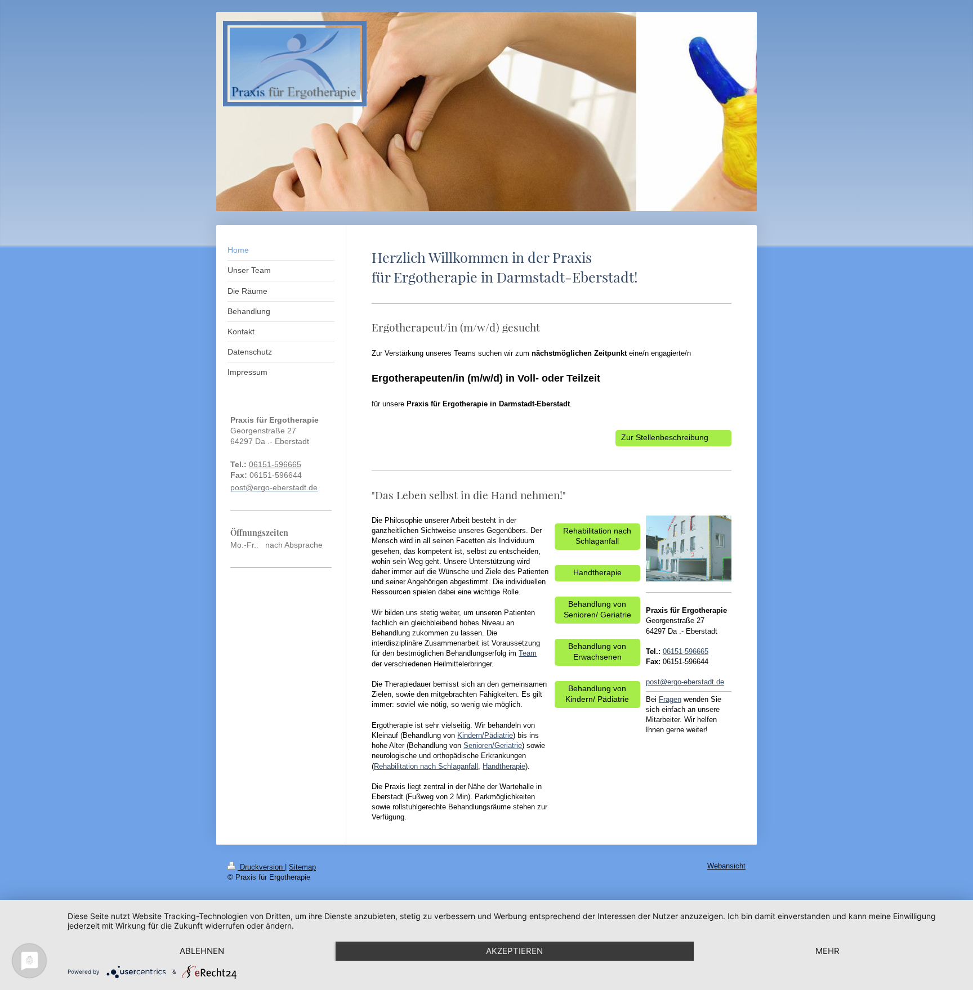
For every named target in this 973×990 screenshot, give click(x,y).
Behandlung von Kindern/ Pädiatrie (597, 694)
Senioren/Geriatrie (492, 745)
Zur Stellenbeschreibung (664, 437)
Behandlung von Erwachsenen (597, 651)
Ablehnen (202, 951)
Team (528, 653)
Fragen (670, 699)
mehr (827, 951)
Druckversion (261, 867)
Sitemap (302, 867)
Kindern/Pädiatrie (485, 735)
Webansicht (726, 866)
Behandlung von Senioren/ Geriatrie (597, 609)
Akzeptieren (514, 951)
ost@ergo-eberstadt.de (687, 682)
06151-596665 (685, 651)
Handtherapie (504, 766)
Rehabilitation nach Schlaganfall (426, 766)
